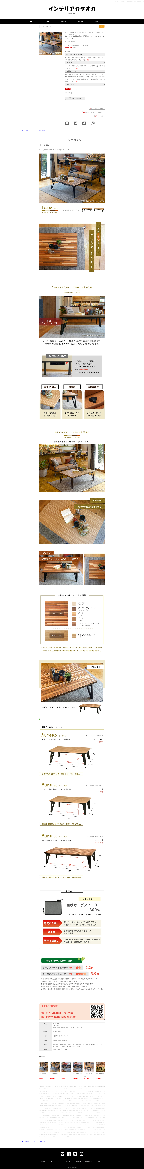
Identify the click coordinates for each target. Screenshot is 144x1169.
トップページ (26, 130)
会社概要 (78, 1161)
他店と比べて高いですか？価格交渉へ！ (94, 112)
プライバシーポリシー (64, 1161)
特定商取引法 (89, 1161)
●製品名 (67, 51)
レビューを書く (100, 116)
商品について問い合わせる (97, 108)
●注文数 (68, 92)
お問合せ (63, 21)
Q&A (47, 21)
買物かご (98, 21)
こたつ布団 (42, 130)
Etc (34, 130)
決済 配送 (81, 21)
